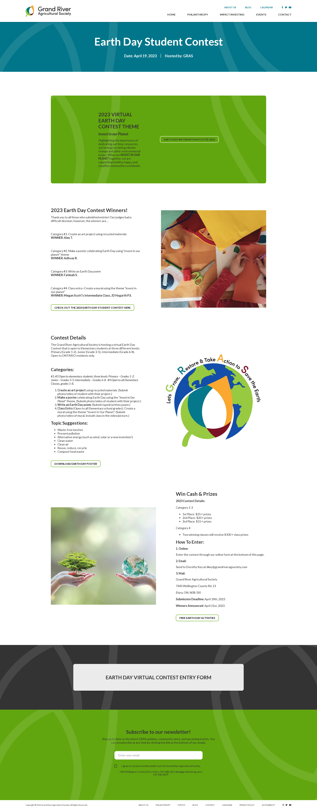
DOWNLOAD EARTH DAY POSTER (77, 464)
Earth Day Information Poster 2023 (191, 140)
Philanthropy (197, 14)
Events (261, 14)
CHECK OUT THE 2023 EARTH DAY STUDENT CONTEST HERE (94, 308)
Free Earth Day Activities (197, 617)
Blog (248, 7)
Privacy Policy (247, 805)
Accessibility (268, 805)
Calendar (266, 7)
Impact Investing (232, 14)
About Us (230, 7)
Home (171, 14)
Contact (284, 14)
